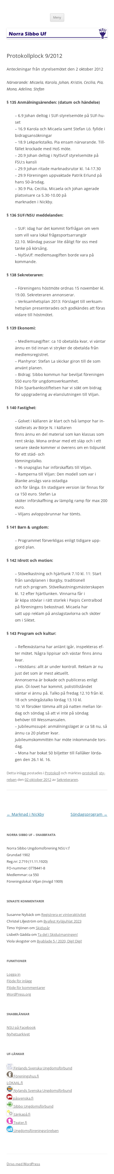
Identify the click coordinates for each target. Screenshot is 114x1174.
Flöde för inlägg (19, 980)
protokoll (89, 772)
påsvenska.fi (22, 1098)
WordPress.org (19, 994)
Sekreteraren (67, 779)
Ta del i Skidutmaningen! (58, 934)
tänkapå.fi (21, 1114)
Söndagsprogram (89, 814)
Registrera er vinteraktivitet (63, 914)
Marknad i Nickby (25, 814)
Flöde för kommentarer (26, 987)
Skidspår (43, 927)
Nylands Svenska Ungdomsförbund (42, 1090)
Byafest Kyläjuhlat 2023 (62, 921)
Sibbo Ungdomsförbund (33, 1106)
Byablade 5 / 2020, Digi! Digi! (59, 941)
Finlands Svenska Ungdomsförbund (42, 1068)
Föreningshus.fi (26, 1076)
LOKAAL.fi (15, 1082)
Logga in (13, 974)
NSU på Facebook (21, 1027)
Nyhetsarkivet (18, 1034)
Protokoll (52, 772)
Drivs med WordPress (23, 1164)
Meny (57, 17)
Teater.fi (20, 1122)
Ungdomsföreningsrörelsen (36, 1130)
